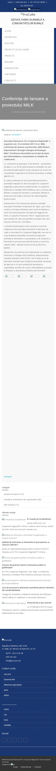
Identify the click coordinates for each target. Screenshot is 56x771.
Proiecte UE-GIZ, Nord (17, 49)
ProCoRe (6, 112)
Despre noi (11, 37)
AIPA (6, 690)
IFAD (6, 720)
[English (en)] (34, 9)
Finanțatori (11, 68)
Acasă (10, 2)
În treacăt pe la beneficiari (39, 519)
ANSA (6, 695)
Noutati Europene (14, 494)
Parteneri (10, 74)
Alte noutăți (11, 505)
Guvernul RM (9, 679)
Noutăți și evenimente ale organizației (22, 499)
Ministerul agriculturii (13, 685)
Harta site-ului (21, 2)
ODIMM (7, 725)
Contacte (10, 80)
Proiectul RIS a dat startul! (39, 602)
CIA (5, 714)
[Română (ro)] (20, 9)
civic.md (7, 674)
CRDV (6, 709)
